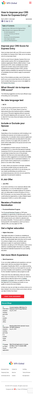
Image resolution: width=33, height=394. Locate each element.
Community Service (5, 375)
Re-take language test (9, 32)
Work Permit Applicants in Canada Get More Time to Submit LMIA (19, 345)
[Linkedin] (7, 21)
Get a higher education (9, 38)
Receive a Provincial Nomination (11, 37)
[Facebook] (2, 21)
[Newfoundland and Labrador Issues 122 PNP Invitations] (6, 326)
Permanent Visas (5, 369)
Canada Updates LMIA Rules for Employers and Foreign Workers (18, 308)
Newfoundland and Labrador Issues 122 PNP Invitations (19, 326)
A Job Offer (7, 35)
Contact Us (14, 369)
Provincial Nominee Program (11, 212)
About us (14, 372)
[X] (5, 21)
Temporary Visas (5, 372)
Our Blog (25, 369)
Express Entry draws (9, 83)
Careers (14, 375)
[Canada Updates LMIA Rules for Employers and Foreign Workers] (6, 307)
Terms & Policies (26, 372)
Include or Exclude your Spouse (11, 33)
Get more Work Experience (10, 40)
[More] (12, 21)
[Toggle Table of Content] (28, 26)
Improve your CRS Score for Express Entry (14, 28)
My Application (26, 375)
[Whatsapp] (9, 21)
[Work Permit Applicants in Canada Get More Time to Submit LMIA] (6, 344)
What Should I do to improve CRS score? (13, 30)
